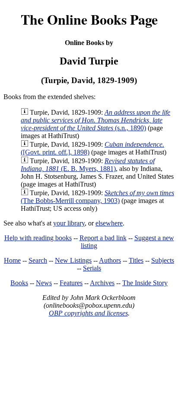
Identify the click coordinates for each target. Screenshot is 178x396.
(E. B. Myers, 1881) (88, 164)
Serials (92, 268)
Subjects (162, 260)
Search (38, 260)
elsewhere (109, 223)
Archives (102, 283)
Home (12, 260)
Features (71, 283)
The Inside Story (145, 283)
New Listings (73, 260)
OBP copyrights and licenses (88, 313)
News (44, 283)
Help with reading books (38, 237)
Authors (110, 260)
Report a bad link (103, 237)
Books (19, 283)
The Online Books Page (89, 19)
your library (69, 223)
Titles (136, 260)
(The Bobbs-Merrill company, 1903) (97, 196)
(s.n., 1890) (95, 120)
